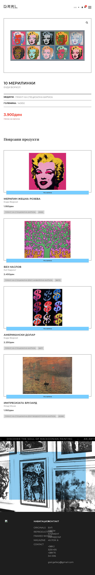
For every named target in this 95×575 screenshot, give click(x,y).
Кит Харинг (10, 270)
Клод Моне (10, 406)
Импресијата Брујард (20, 402)
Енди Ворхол (12, 87)
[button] (87, 22)
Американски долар (19, 334)
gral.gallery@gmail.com (61, 562)
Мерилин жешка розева (22, 198)
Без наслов (12, 266)
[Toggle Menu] (89, 7)
